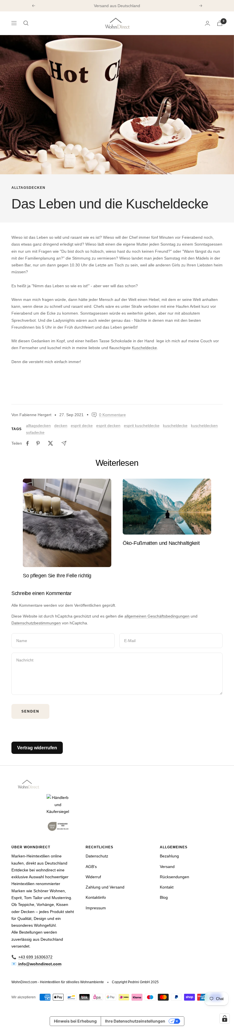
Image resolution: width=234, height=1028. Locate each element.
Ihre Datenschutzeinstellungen (135, 1021)
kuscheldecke (175, 425)
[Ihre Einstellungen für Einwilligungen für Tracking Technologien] (224, 1018)
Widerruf (93, 877)
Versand (167, 866)
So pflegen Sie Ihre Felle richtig (57, 575)
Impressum (96, 908)
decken (60, 425)
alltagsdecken (28, 188)
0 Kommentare (112, 414)
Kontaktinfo (96, 897)
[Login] (207, 23)
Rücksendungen (174, 877)
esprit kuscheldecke (142, 425)
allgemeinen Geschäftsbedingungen (156, 616)
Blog (164, 897)
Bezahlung (169, 856)
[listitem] (27, 443)
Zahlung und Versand (105, 887)
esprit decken (108, 425)
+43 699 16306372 (35, 957)
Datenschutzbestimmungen (36, 623)
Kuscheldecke (144, 347)
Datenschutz (97, 856)
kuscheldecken (204, 425)
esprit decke (82, 425)
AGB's (91, 866)
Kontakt (167, 887)
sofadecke (35, 432)
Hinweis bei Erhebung (75, 1021)
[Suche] (26, 23)
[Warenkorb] (220, 23)
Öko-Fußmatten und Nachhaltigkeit (161, 543)
